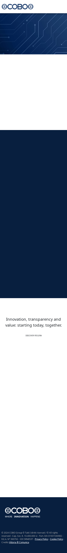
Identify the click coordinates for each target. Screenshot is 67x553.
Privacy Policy (41, 539)
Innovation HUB (8, 51)
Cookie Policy (56, 539)
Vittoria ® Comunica (19, 542)
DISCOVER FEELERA (34, 335)
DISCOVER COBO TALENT (34, 493)
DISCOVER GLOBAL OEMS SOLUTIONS (34, 404)
